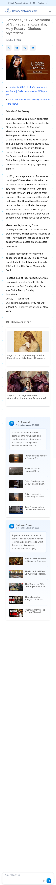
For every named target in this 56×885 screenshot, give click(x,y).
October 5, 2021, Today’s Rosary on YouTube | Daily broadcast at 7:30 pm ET (26, 91)
